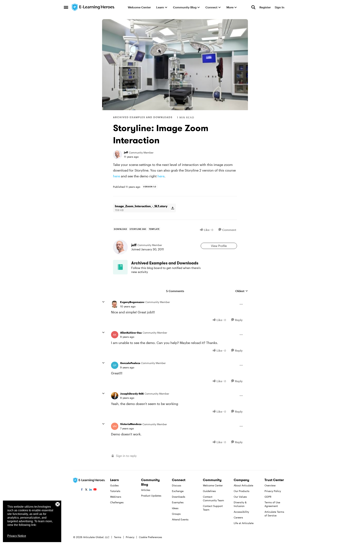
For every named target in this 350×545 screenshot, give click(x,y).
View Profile (219, 245)
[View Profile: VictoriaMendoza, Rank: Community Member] (114, 426)
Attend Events (180, 519)
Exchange (178, 491)
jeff (126, 152)
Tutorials (115, 491)
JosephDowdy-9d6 (132, 393)
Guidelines (209, 491)
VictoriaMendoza (130, 424)
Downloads (178, 496)
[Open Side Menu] (66, 7)
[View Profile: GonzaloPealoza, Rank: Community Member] (114, 365)
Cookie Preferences (150, 537)
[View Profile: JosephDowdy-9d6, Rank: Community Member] (114, 395)
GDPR (268, 496)
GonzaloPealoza (130, 363)
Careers (238, 517)
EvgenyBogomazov (132, 302)
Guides (114, 485)
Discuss (176, 485)
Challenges (117, 502)
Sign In (279, 7)
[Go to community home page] (93, 7)
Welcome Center (213, 485)
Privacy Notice (16, 535)
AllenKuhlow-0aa (131, 332)
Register (265, 7)
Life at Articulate (244, 523)
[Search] (253, 7)
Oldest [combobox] (241, 291)
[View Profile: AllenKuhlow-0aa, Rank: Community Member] (114, 334)
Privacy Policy (273, 491)
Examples (178, 502)
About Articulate (243, 485)
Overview (270, 485)
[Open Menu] (241, 304)
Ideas (175, 508)
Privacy (130, 537)
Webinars (115, 496)
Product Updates (151, 495)
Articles (145, 489)
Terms (117, 537)
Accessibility (241, 511)
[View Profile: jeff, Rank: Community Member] (117, 154)
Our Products (241, 491)
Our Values (240, 496)
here (116, 176)
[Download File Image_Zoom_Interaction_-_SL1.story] (172, 208)
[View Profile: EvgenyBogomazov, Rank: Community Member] (114, 304)
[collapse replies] (103, 302)
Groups (176, 513)
